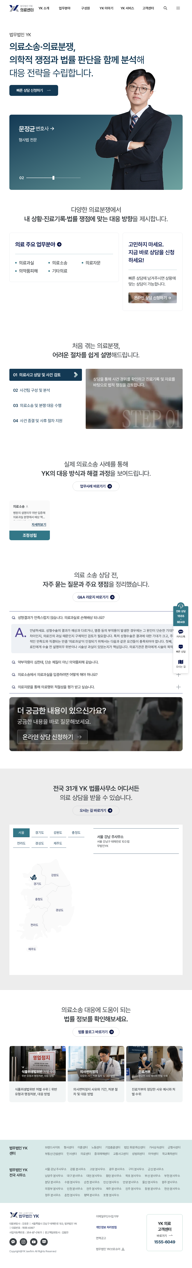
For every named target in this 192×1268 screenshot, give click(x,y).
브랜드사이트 (52, 1147)
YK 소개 (43, 8)
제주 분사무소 (114, 1189)
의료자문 (93, 263)
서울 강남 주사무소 (55, 1169)
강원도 (58, 832)
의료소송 (59, 263)
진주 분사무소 (133, 1189)
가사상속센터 (156, 1147)
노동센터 (97, 1147)
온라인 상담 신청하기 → (152, 298)
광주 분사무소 (117, 1169)
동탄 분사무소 (114, 1176)
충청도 (76, 832)
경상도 (39, 843)
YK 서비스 (127, 8)
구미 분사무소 (136, 1169)
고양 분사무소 (97, 1169)
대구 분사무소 (75, 1176)
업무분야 (64, 8)
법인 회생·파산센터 (134, 1147)
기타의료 (59, 271)
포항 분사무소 (111, 1195)
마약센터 (153, 1154)
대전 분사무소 (94, 1176)
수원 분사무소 (72, 1182)
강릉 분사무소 (78, 1169)
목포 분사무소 (133, 1176)
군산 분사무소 (156, 1169)
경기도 (39, 832)
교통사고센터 (120, 1154)
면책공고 (101, 1238)
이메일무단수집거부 (107, 1216)
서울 (21, 832)
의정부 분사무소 (54, 1189)
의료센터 (86, 1154)
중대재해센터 (101, 1154)
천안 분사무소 (172, 1189)
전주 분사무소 (94, 1189)
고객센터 (148, 8)
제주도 (58, 843)
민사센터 (72, 1154)
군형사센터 (174, 1147)
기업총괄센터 (112, 1147)
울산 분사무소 (150, 1182)
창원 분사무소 (152, 1189)
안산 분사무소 (111, 1182)
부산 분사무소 (152, 1176)
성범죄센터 (138, 1154)
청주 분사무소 (53, 1195)
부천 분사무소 (172, 1176)
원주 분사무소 (170, 1182)
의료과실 (26, 263)
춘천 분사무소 (72, 1195)
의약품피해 (28, 271)
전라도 (21, 843)
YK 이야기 (106, 8)
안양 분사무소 (131, 1182)
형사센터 (69, 1147)
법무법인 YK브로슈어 (108, 1249)
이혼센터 (83, 1147)
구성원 (85, 8)
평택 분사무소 (92, 1195)
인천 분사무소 (75, 1189)
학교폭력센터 (169, 1154)
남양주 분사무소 (54, 1176)
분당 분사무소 (53, 1182)
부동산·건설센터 (54, 1154)
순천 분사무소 (92, 1182)
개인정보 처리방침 (106, 1227)
